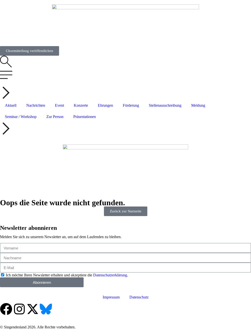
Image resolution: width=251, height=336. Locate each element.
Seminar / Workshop (21, 117)
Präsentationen (84, 117)
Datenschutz (139, 297)
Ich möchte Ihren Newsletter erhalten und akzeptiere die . (67, 275)
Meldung (198, 105)
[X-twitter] (32, 309)
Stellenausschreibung (165, 105)
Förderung (131, 105)
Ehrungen (105, 105)
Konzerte (81, 105)
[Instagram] (19, 309)
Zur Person (54, 117)
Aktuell (10, 105)
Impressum (111, 297)
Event (59, 105)
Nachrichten (35, 105)
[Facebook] (6, 309)
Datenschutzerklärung (110, 275)
